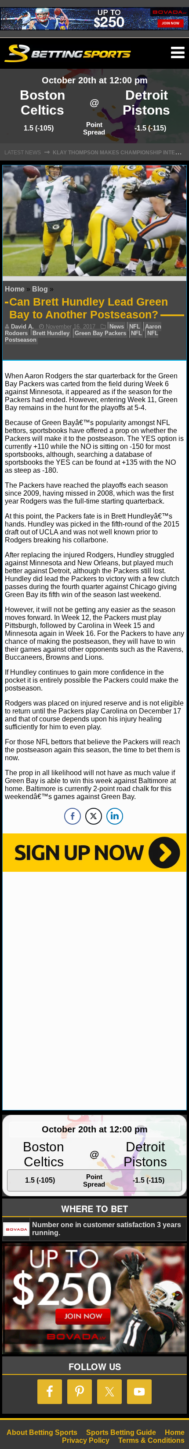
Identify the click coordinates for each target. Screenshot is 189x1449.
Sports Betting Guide (121, 1432)
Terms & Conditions (151, 1440)
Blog (40, 289)
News (116, 326)
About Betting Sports (42, 1432)
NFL (134, 326)
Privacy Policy (85, 1440)
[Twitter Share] (93, 816)
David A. (22, 326)
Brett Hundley (51, 333)
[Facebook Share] (72, 816)
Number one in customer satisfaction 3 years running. (106, 1228)
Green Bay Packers (100, 333)
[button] (178, 53)
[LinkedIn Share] (114, 816)
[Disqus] (94, 990)
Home (15, 289)
